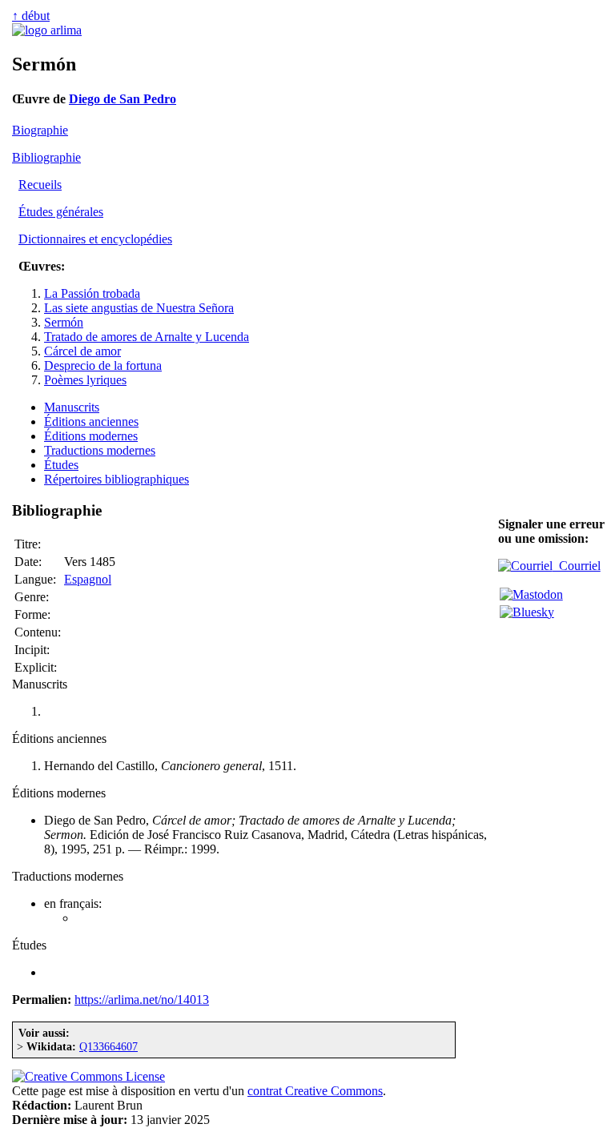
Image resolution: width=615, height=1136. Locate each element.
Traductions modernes (99, 450)
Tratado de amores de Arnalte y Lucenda (146, 336)
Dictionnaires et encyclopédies (95, 239)
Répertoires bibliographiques (116, 479)
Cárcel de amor (82, 351)
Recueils (40, 184)
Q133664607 (108, 1046)
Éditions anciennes (91, 421)
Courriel (577, 565)
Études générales (60, 212)
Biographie (40, 130)
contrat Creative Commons (315, 1091)
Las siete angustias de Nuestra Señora (139, 308)
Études (61, 465)
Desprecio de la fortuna (103, 365)
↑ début (31, 15)
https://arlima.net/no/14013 (141, 999)
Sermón (63, 322)
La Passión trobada (92, 293)
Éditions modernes (91, 436)
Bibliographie (46, 157)
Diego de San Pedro (122, 99)
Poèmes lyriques (85, 380)
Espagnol (87, 579)
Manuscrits (71, 407)
